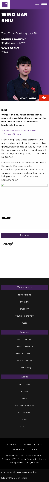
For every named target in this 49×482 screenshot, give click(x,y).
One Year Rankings (24, 361)
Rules (24, 323)
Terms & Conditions (33, 444)
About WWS (24, 384)
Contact (24, 427)
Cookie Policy (18, 449)
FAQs (24, 398)
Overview (24, 302)
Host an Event (24, 413)
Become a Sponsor (24, 405)
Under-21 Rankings (24, 347)
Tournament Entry (24, 316)
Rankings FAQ (24, 368)
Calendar (24, 309)
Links (24, 420)
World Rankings (25, 340)
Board (24, 391)
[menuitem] (24, 295)
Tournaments (24, 295)
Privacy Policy (14, 444)
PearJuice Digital (18, 478)
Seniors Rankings (24, 354)
